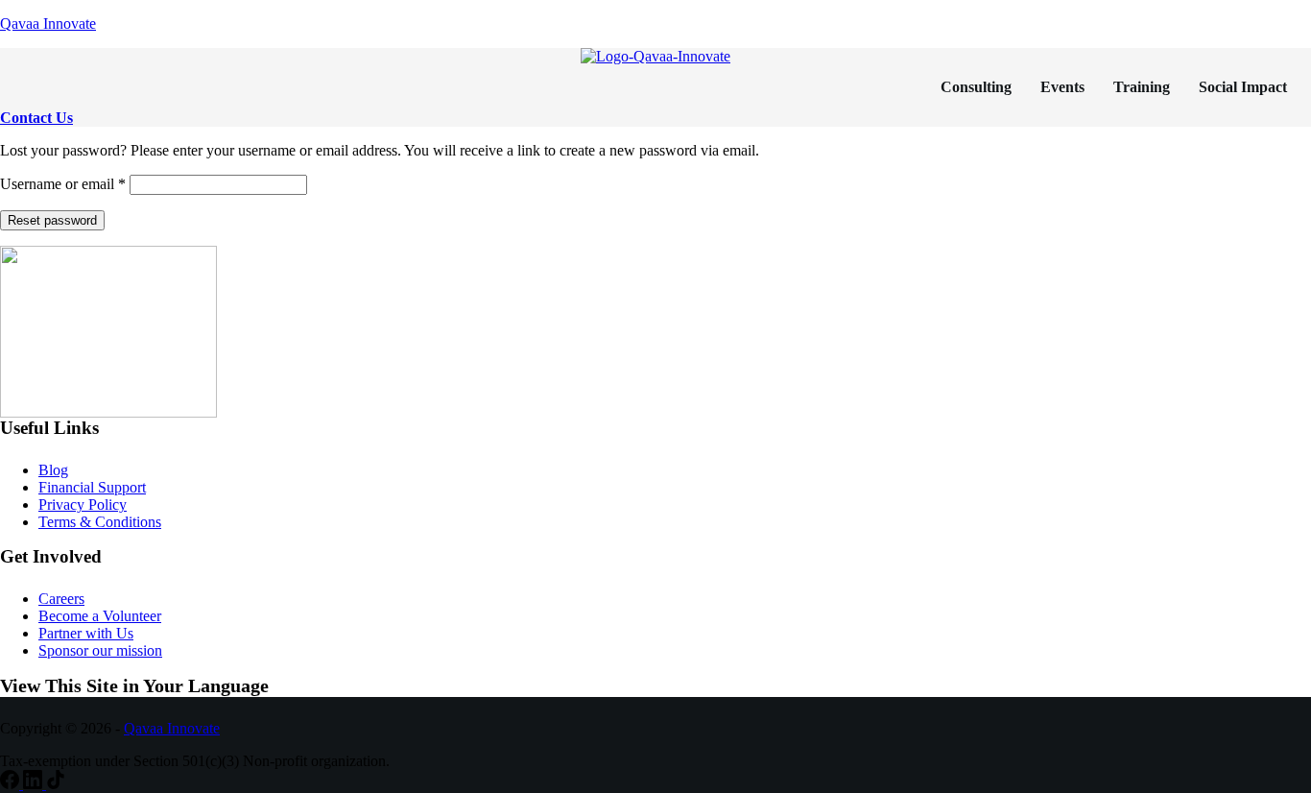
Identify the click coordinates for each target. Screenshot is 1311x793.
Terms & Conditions (99, 522)
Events (1062, 87)
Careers (61, 598)
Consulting (976, 87)
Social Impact (1243, 87)
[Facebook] (11, 784)
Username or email (63, 184)
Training (1141, 87)
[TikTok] (55, 784)
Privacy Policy (82, 504)
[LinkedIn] (34, 784)
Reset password (52, 220)
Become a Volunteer (99, 616)
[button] (1247, 87)
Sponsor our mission (100, 650)
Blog (53, 470)
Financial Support (92, 487)
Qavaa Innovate (48, 23)
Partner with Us (85, 633)
